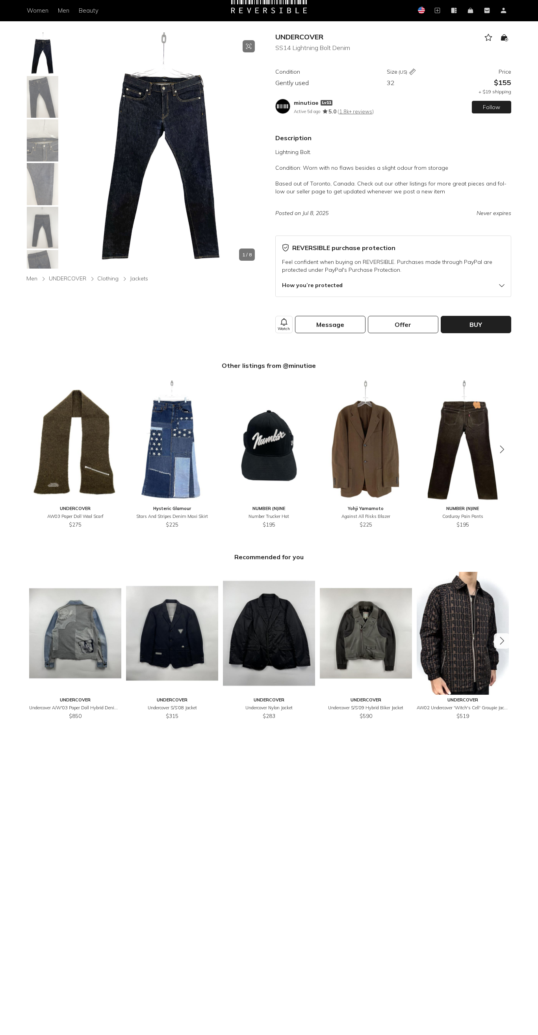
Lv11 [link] (326, 102)
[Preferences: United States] (421, 10)
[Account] (503, 11)
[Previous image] (68, 150)
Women (37, 10)
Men (63, 10)
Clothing (108, 278)
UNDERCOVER (299, 36)
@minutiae (299, 365)
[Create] (437, 11)
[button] (161, 150)
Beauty (88, 10)
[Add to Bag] (504, 38)
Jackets (139, 278)
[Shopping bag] (470, 11)
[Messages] (487, 11)
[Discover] (454, 11)
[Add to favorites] (488, 38)
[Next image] (255, 150)
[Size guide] (412, 72)
